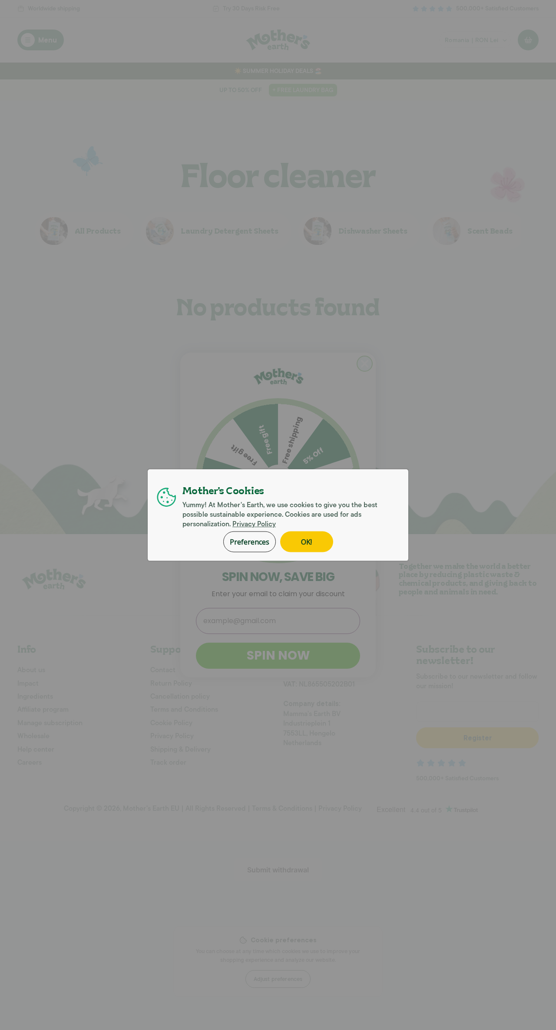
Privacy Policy (254, 524)
